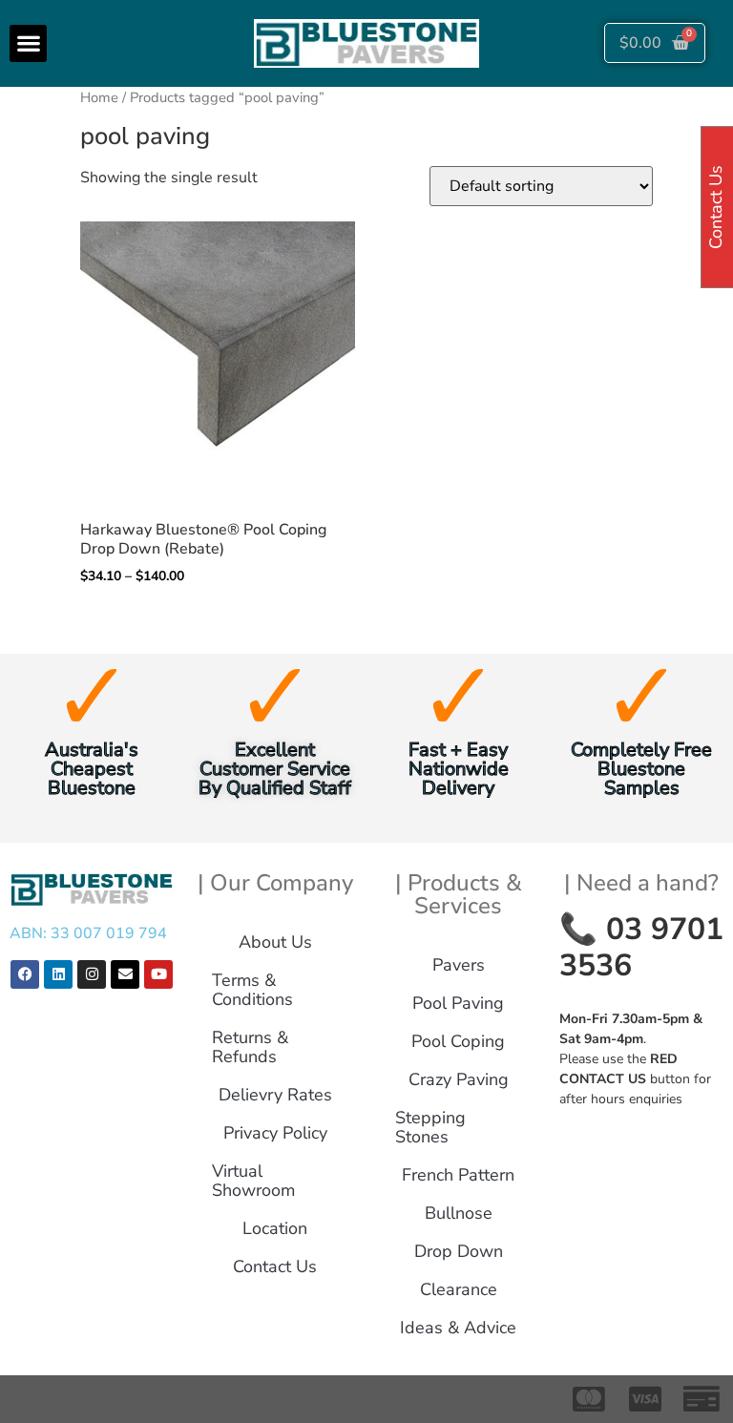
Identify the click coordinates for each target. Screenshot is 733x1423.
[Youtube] (158, 974)
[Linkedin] (58, 974)
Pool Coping (458, 1041)
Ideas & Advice (458, 1327)
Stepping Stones (430, 1127)
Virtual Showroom (253, 1181)
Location (274, 1228)
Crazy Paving (458, 1079)
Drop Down (458, 1251)
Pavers (458, 964)
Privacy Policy (275, 1132)
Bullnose (458, 1213)
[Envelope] (125, 974)
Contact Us (275, 1266)
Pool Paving (458, 1003)
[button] (28, 43)
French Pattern (458, 1174)
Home (99, 97)
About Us (275, 942)
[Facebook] (24, 974)
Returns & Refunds (250, 1047)
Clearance (458, 1289)
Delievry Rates (275, 1094)
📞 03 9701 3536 (641, 947)
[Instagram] (91, 974)
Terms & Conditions (252, 990)
